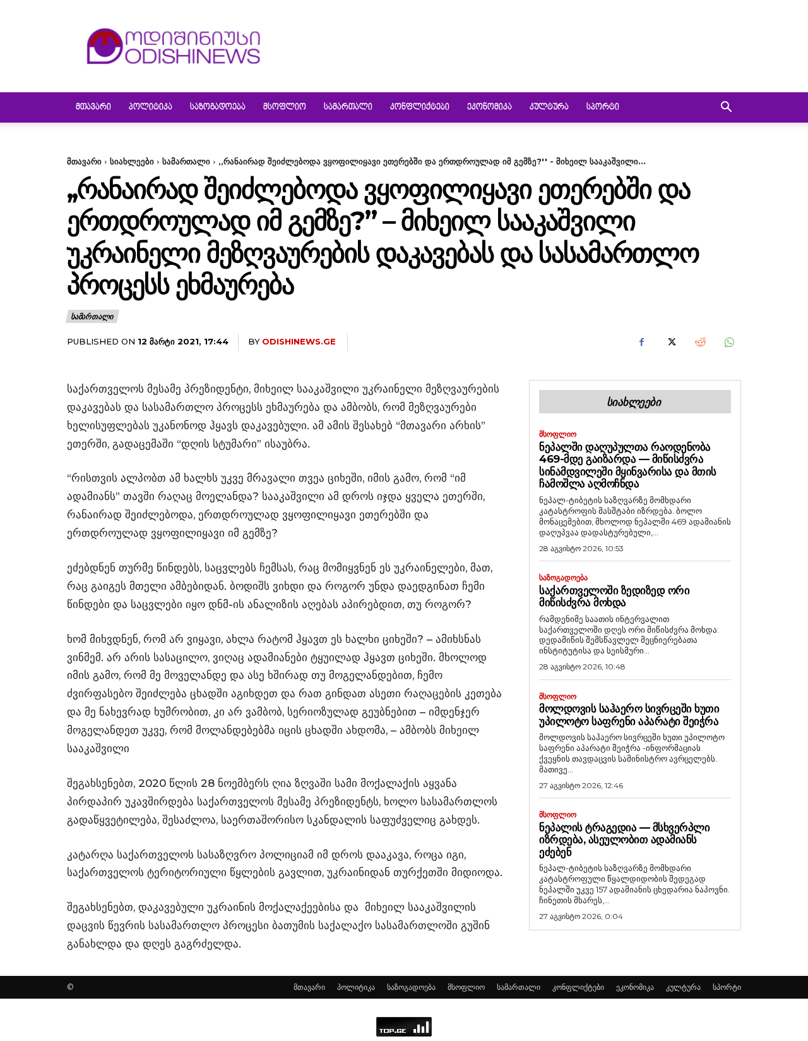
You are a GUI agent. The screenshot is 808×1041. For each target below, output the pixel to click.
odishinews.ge (299, 341)
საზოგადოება (218, 107)
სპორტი (602, 107)
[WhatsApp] (728, 342)
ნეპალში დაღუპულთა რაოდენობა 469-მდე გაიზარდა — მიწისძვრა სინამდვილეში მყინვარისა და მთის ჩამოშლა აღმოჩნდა (627, 465)
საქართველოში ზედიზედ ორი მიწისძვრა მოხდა (614, 596)
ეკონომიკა (489, 107)
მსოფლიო (284, 107)
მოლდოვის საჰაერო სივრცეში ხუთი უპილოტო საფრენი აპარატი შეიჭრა (629, 714)
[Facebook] (641, 342)
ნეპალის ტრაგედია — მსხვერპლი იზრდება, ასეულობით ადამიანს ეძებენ (624, 839)
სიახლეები (132, 161)
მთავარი (93, 107)
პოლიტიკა (150, 107)
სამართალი (348, 107)
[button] (726, 108)
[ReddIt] (699, 342)
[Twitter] (670, 342)
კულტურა (549, 107)
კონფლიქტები (419, 107)
